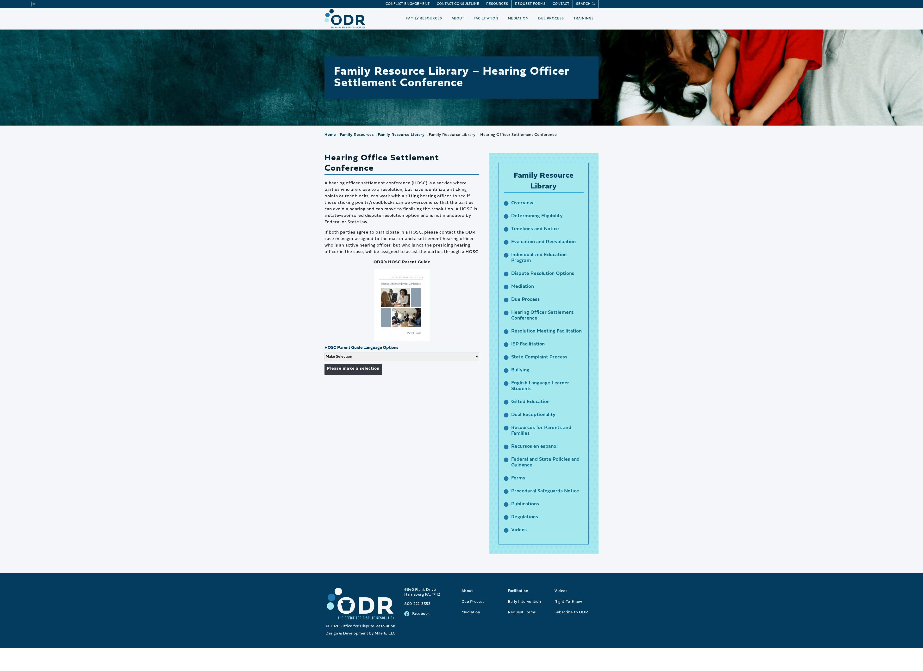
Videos (561, 591)
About (458, 18)
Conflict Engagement (408, 4)
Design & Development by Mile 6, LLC (360, 633)
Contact (561, 4)
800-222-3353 (417, 604)
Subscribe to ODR (571, 612)
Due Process (551, 18)
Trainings (584, 18)
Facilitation (486, 18)
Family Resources (424, 18)
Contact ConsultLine (458, 4)
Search (583, 4)
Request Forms (530, 4)
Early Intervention (524, 602)
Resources (497, 4)
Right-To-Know (568, 602)
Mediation (518, 18)
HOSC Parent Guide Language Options (361, 347)
